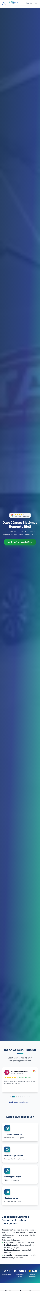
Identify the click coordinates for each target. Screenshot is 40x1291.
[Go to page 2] (12, 1096)
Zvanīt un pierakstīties (21, 542)
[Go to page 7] (24, 1096)
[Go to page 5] (20, 1096)
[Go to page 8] (26, 1096)
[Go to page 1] (10, 1096)
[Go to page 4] (18, 1096)
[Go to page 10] (29, 1096)
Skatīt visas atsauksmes (18, 1102)
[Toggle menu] (36, 3)
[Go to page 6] (22, 1096)
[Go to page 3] (15, 1096)
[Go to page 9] (27, 1096)
